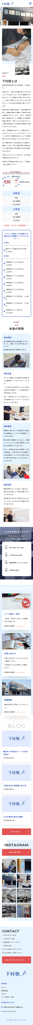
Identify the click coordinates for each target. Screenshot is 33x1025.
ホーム (3, 987)
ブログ (3, 994)
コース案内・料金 (7, 997)
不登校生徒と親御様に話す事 (14, 785)
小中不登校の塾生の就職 (13, 817)
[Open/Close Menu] (30, 3)
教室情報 (4, 991)
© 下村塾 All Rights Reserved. (17, 1020)
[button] (16, 831)
